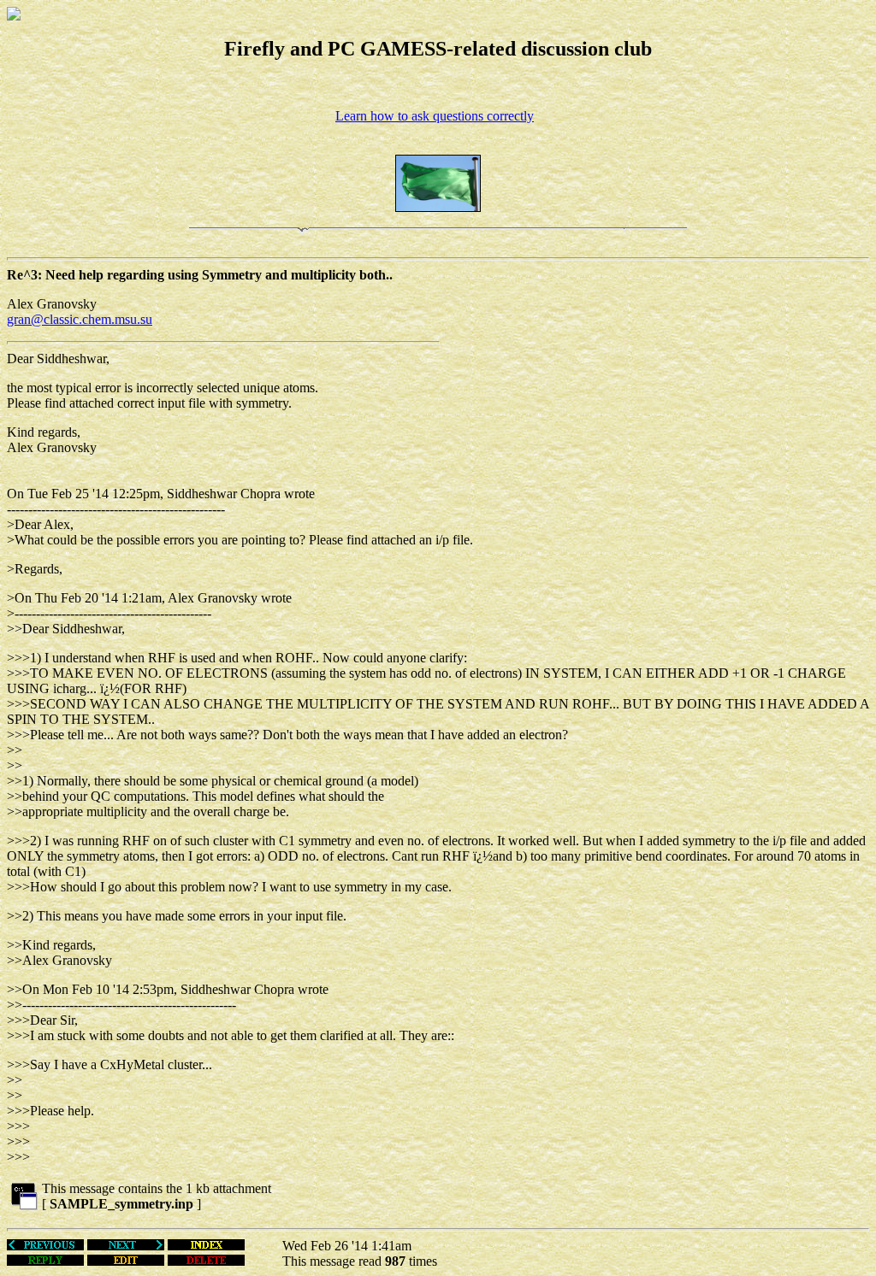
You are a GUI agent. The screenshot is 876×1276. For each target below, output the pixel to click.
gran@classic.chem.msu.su (79, 319)
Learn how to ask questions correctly (434, 116)
